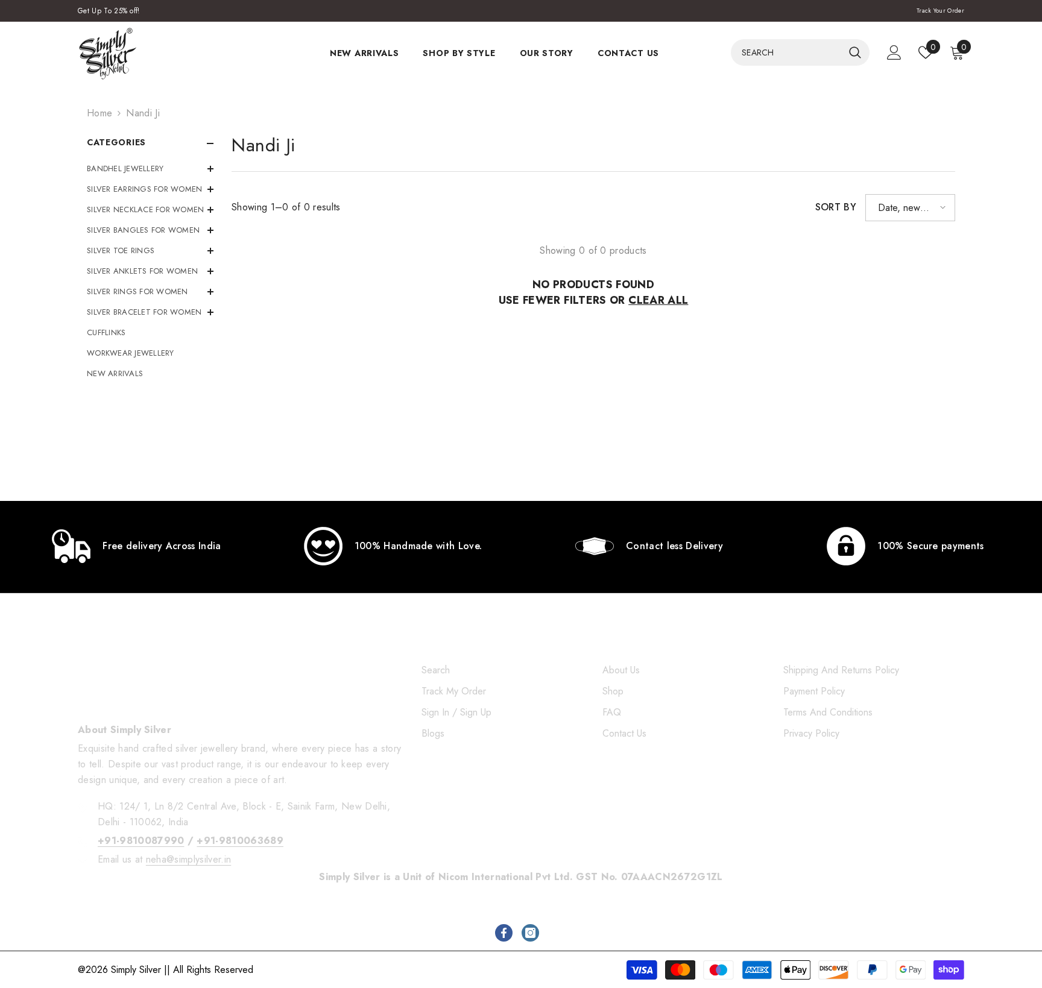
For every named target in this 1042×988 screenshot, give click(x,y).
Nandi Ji (143, 113)
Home (99, 113)
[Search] (800, 52)
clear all (658, 300)
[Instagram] (530, 933)
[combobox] (787, 52)
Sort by (835, 207)
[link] (136, 546)
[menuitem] (150, 169)
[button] (910, 207)
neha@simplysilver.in (188, 859)
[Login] (894, 52)
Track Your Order (940, 10)
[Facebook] (504, 933)
